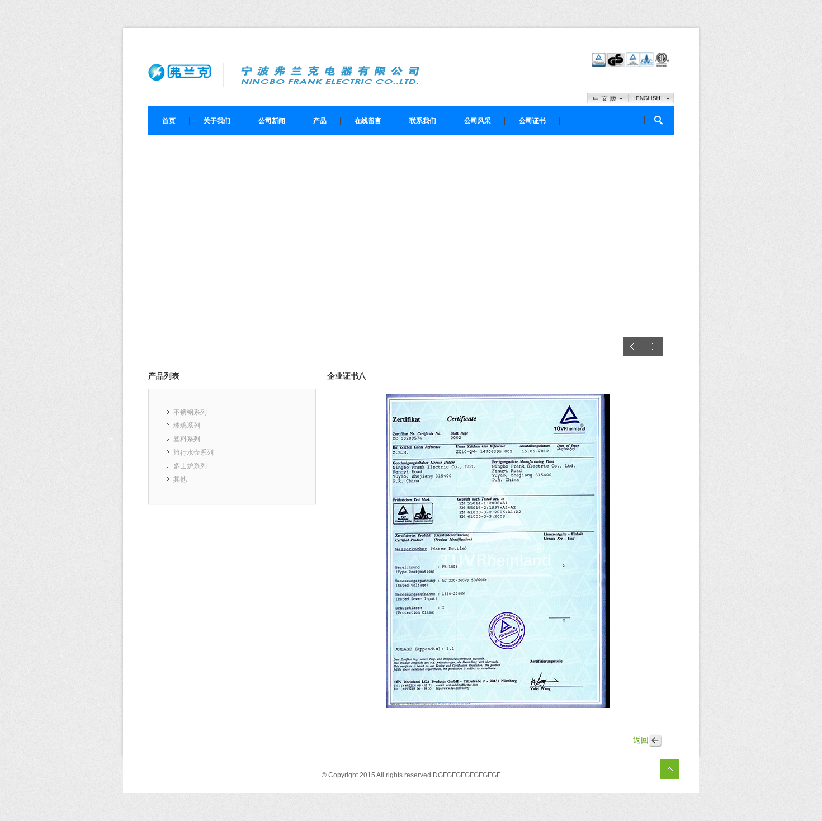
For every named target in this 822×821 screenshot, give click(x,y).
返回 (641, 739)
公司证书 (532, 121)
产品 (320, 121)
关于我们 (217, 121)
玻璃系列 (186, 426)
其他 (180, 479)
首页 (169, 121)
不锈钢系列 (190, 412)
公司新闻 (271, 121)
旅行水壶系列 (193, 452)
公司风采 (477, 121)
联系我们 (422, 121)
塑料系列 (186, 439)
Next (653, 346)
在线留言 (368, 121)
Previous (633, 346)
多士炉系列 (190, 466)
